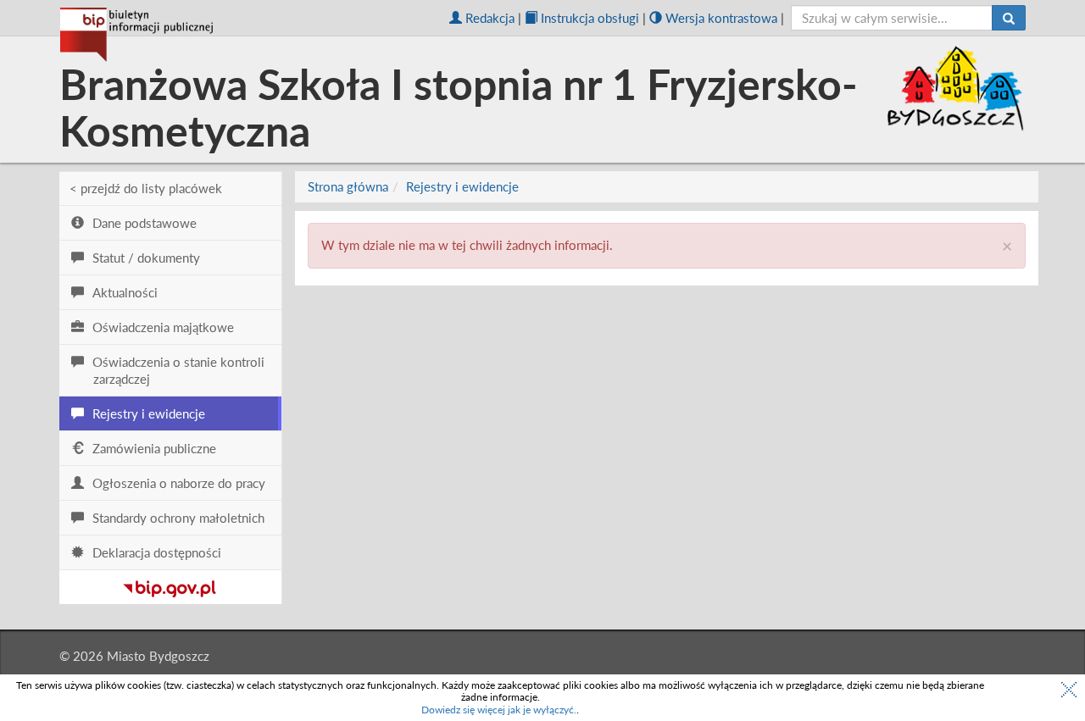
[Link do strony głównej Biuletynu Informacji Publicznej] (170, 585)
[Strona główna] (136, 35)
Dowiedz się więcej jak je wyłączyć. (498, 709)
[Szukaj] (1009, 18)
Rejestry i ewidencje (462, 186)
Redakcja (490, 17)
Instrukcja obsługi (590, 17)
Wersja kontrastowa (721, 17)
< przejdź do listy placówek (146, 188)
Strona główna (348, 186)
